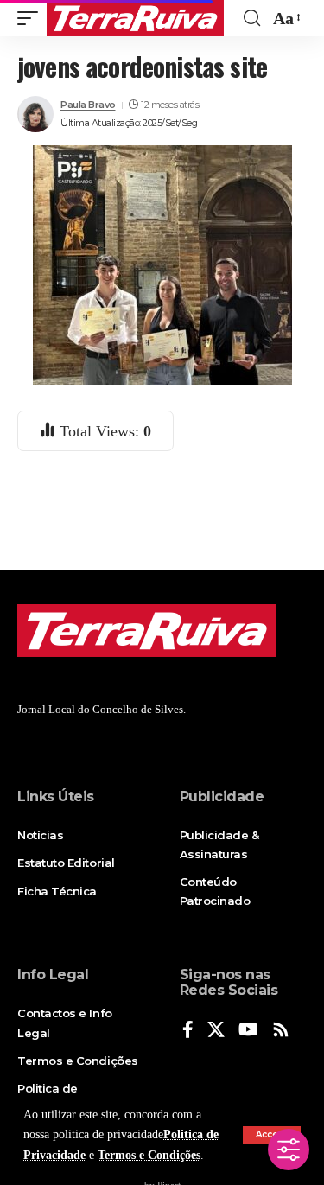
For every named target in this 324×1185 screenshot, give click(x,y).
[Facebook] (188, 1031)
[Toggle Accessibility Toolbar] (288, 1149)
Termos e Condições (149, 1155)
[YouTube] (248, 1031)
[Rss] (281, 1031)
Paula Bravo (88, 105)
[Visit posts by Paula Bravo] (35, 114)
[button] (32, 18)
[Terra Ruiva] (135, 18)
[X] (216, 1031)
